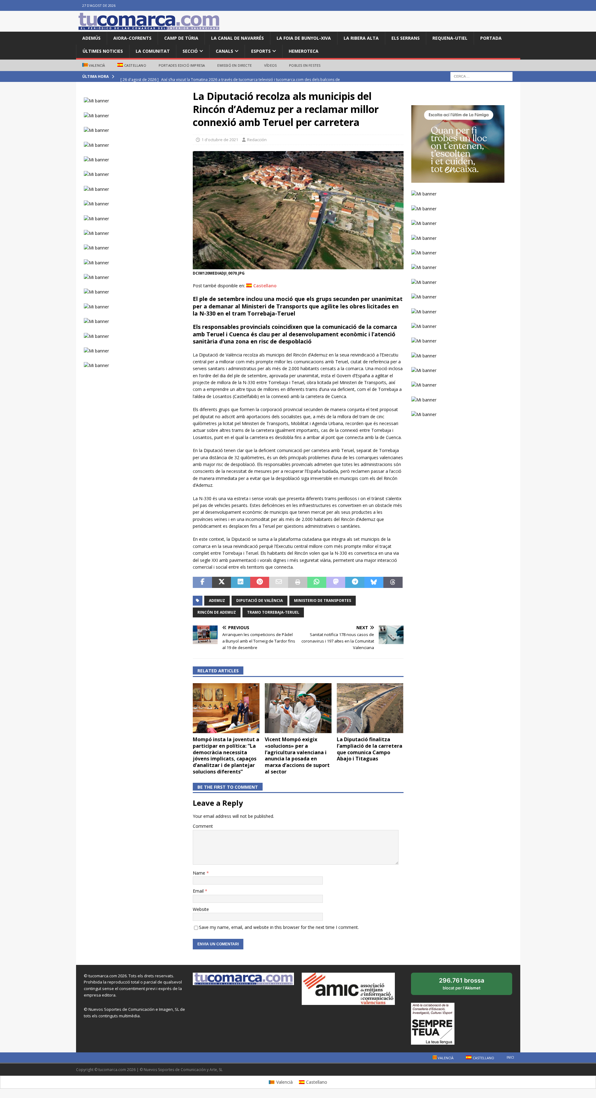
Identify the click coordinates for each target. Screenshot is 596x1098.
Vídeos (270, 65)
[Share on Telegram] (354, 582)
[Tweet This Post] (221, 582)
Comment (203, 826)
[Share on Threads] (392, 582)
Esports (261, 51)
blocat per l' (468, 986)
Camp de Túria (181, 38)
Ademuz (217, 600)
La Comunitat (153, 51)
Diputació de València (259, 600)
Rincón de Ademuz (216, 612)
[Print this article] (297, 582)
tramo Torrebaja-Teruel (273, 612)
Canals (224, 51)
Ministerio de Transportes (322, 600)
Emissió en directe (234, 65)
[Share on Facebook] (202, 582)
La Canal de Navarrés (237, 38)
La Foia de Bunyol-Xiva (304, 38)
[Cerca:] (481, 76)
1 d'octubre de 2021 (219, 139)
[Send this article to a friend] (278, 582)
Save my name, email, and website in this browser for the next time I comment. (279, 927)
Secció (190, 51)
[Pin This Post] (259, 582)
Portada (491, 38)
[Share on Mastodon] (335, 582)
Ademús (91, 38)
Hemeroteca (303, 51)
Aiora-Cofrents (132, 38)
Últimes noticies (103, 51)
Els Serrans (405, 38)
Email (199, 891)
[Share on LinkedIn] (240, 582)
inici (510, 1057)
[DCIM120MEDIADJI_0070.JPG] (298, 266)
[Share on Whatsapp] (316, 582)
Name (199, 873)
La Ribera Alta (361, 38)
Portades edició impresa (182, 65)
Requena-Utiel (449, 38)
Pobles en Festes (304, 65)
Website (201, 909)
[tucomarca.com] (149, 28)
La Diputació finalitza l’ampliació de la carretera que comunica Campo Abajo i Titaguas (369, 749)
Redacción (257, 139)
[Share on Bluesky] (373, 582)
